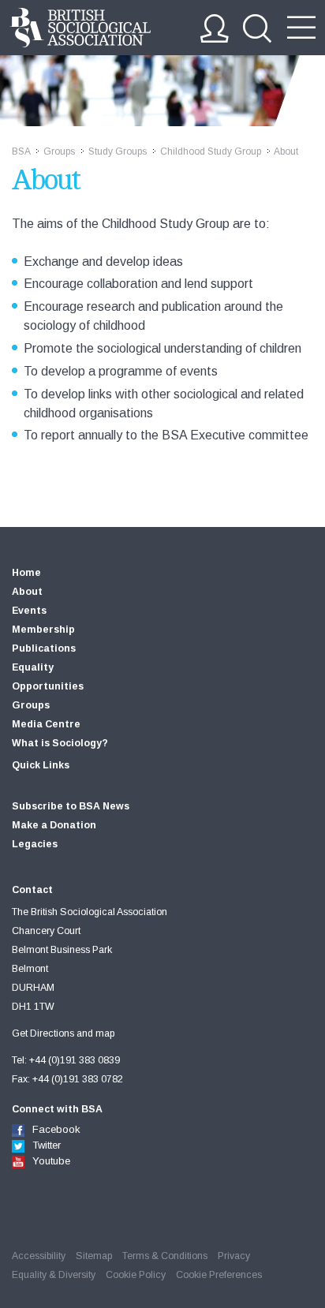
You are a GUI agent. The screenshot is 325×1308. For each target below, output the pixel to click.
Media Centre (46, 724)
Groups (59, 151)
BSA (21, 151)
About (27, 591)
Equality (33, 667)
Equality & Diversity (53, 1274)
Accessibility (38, 1255)
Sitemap (94, 1255)
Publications (44, 648)
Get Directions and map (63, 1033)
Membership (43, 629)
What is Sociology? (60, 743)
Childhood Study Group (210, 151)
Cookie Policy (136, 1274)
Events (29, 610)
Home (26, 572)
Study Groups (117, 151)
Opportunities (48, 686)
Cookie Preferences (219, 1274)
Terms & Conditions (164, 1255)
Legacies (35, 844)
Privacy (234, 1255)
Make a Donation (54, 825)
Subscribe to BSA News (70, 806)
